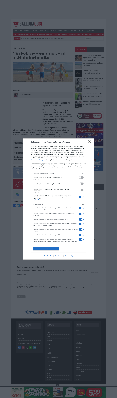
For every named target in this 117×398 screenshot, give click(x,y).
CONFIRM (46, 249)
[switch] (81, 177)
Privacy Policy (69, 256)
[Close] (90, 142)
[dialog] (58, 199)
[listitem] (58, 173)
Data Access (58, 256)
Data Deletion (48, 256)
